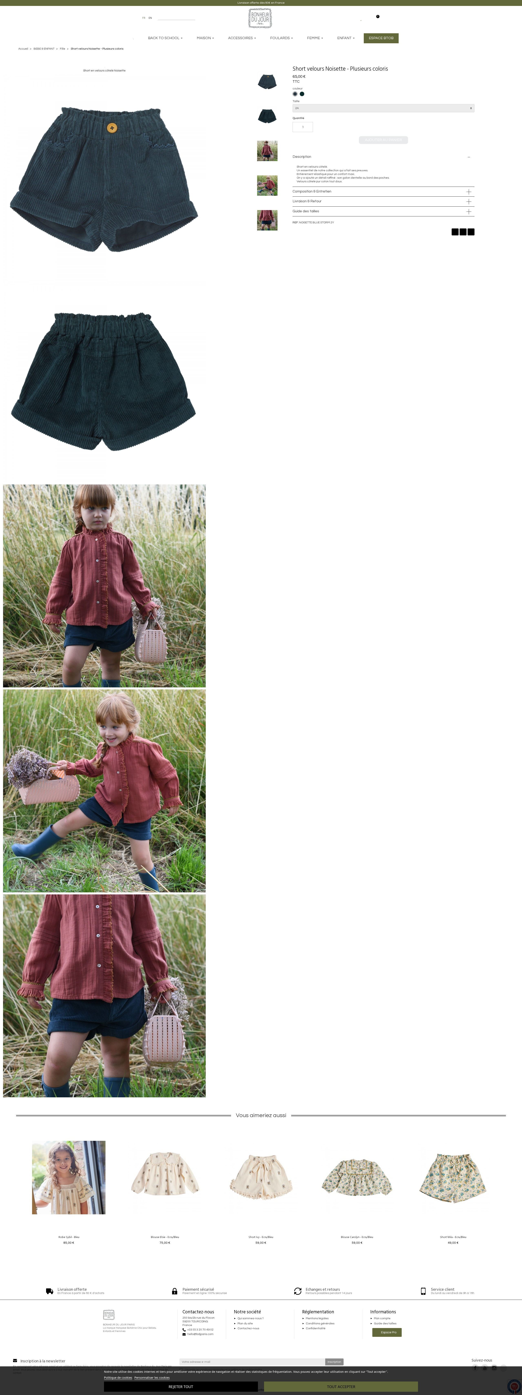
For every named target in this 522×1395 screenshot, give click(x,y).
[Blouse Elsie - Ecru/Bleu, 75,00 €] (68, 1184)
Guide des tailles (306, 211)
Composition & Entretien (312, 191)
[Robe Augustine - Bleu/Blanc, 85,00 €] (453, 1184)
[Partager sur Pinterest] (471, 231)
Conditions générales (320, 1323)
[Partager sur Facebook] (455, 231)
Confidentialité (315, 1328)
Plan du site (245, 1323)
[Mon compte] (368, 18)
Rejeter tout (181, 1386)
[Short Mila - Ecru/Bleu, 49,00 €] (357, 1184)
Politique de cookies (118, 1377)
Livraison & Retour (307, 201)
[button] (395, 68)
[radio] (295, 93)
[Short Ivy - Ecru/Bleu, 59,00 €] (164, 1184)
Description (302, 157)
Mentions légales (317, 1318)
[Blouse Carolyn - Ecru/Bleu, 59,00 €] (260, 1184)
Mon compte (382, 1318)
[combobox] (174, 18)
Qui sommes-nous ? (251, 1318)
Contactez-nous (248, 1328)
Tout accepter (341, 1386)
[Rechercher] (193, 18)
